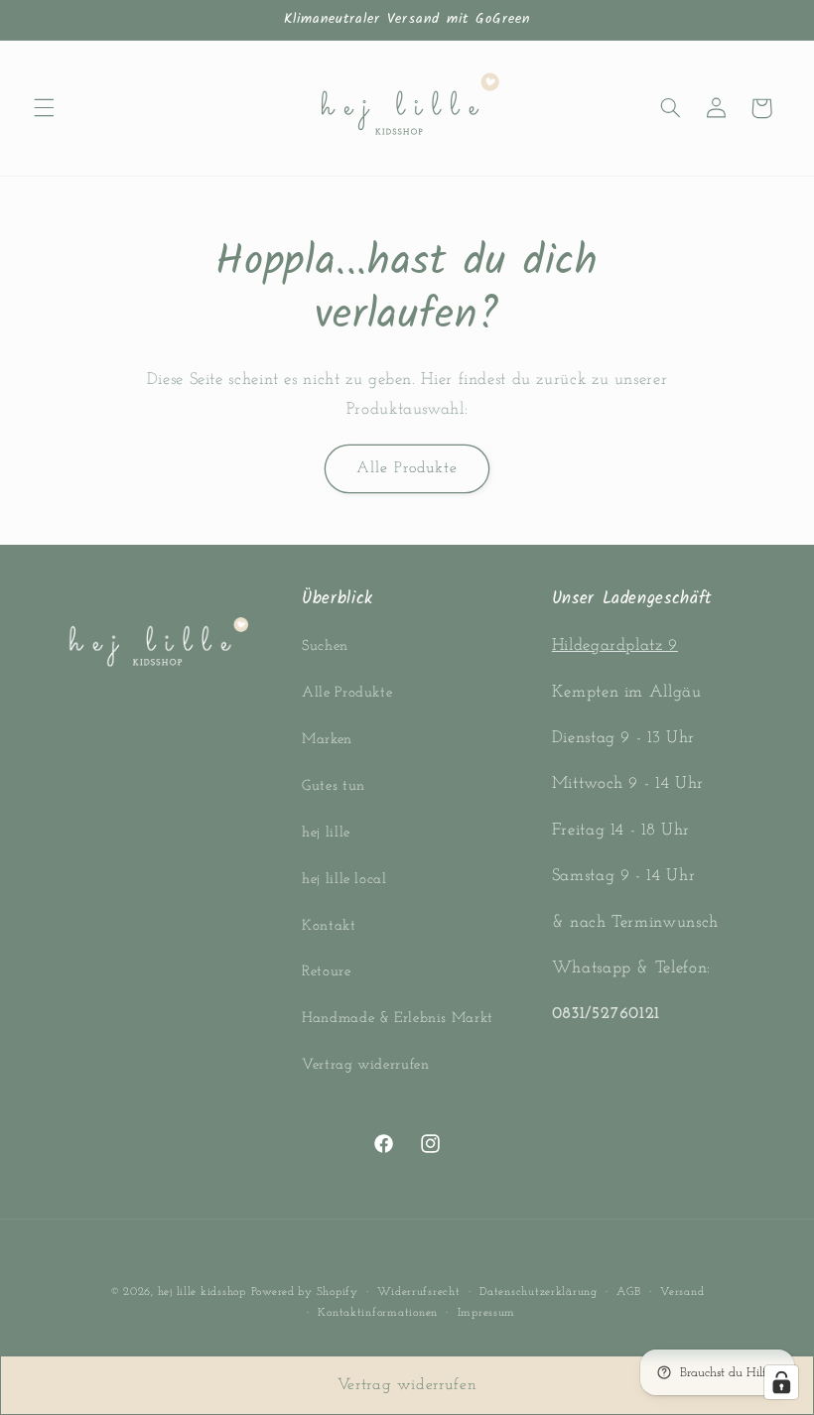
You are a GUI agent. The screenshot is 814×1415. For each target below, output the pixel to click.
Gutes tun (333, 786)
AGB (628, 1292)
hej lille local (344, 879)
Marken (327, 739)
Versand (682, 1292)
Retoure (326, 972)
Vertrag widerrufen (365, 1065)
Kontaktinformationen (378, 1313)
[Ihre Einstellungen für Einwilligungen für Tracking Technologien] (781, 1382)
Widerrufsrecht (418, 1292)
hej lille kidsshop (202, 1292)
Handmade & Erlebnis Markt (397, 1018)
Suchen (325, 646)
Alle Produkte (407, 468)
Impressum (487, 1313)
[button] (44, 108)
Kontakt (328, 926)
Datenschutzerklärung (538, 1292)
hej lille (326, 833)
